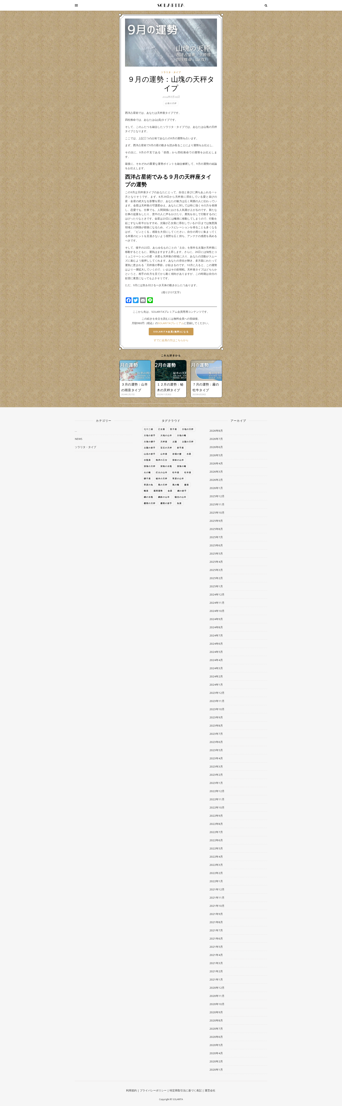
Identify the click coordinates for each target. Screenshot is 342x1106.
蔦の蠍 (175, 484)
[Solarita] (171, 5)
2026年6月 (216, 447)
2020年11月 (216, 996)
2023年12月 (216, 692)
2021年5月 (216, 946)
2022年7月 (216, 832)
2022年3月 (216, 864)
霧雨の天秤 (150, 503)
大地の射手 (150, 435)
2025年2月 (216, 578)
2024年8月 (216, 627)
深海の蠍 (181, 466)
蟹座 (186, 484)
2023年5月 (216, 750)
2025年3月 (216, 570)
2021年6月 (216, 938)
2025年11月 (216, 504)
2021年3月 (216, 963)
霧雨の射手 (166, 503)
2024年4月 (216, 660)
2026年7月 (216, 439)
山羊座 (163, 453)
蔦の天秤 (162, 484)
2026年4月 (216, 463)
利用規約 (131, 1090)
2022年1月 (216, 881)
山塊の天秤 (171, 103)
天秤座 (163, 441)
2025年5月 (216, 553)
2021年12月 (216, 889)
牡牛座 (175, 472)
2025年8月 (216, 529)
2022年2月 (216, 873)
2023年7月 (216, 733)
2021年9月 (216, 914)
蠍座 (146, 490)
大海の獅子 (150, 441)
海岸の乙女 (161, 460)
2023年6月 (216, 742)
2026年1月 (216, 488)
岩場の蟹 (177, 453)
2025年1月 (216, 586)
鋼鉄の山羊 (164, 497)
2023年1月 (216, 783)
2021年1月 (216, 979)
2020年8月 (216, 1020)
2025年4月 (216, 561)
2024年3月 (216, 668)
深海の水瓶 (166, 466)
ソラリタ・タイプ (171, 72)
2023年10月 (216, 709)
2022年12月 (216, 791)
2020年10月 (216, 1004)
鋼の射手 (182, 490)
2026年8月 (216, 430)
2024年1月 (216, 684)
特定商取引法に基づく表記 (186, 1090)
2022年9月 (216, 815)
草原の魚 (148, 484)
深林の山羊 (178, 460)
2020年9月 (216, 1012)
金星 (170, 490)
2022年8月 (216, 824)
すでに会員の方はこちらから (171, 340)
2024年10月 (216, 611)
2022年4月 (216, 856)
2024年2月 (216, 676)
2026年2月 (216, 480)
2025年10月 (216, 512)
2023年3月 (216, 766)
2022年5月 (216, 848)
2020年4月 (216, 1053)
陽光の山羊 (180, 497)
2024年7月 (216, 635)
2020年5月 (216, 1045)
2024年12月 (216, 594)
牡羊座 (187, 472)
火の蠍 (147, 472)
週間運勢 (158, 490)
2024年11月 (216, 602)
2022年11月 (216, 799)
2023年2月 (216, 774)
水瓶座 (147, 460)
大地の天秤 (188, 429)
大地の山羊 (166, 435)
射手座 (180, 447)
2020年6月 (216, 1037)
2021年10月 (216, 905)
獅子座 (147, 478)
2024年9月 (216, 619)
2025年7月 (216, 537)
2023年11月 (216, 701)
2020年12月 (216, 987)
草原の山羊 (178, 478)
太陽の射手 (150, 447)
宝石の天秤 (166, 447)
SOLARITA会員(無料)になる (171, 331)
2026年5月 (216, 455)
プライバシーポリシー (153, 1090)
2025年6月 (216, 545)
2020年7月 (216, 1028)
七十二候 (148, 429)
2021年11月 (216, 897)
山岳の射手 (150, 453)
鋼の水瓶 (148, 497)
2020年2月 (216, 1061)
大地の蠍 (181, 435)
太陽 (174, 441)
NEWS (78, 439)
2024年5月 (216, 652)
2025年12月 (216, 496)
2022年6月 (216, 840)
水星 (189, 453)
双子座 (173, 429)
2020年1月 (216, 1069)
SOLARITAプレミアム (171, 323)
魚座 (179, 503)
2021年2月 (216, 971)
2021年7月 (216, 930)
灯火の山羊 (161, 472)
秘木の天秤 (161, 478)
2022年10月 (216, 807)
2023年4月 (216, 758)
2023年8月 (216, 725)
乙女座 (161, 429)
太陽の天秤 (188, 441)
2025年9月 (216, 520)
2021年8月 (216, 922)
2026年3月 (216, 471)
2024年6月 (216, 643)
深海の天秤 (150, 466)
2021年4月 (216, 955)
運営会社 (210, 1090)
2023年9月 (216, 717)
